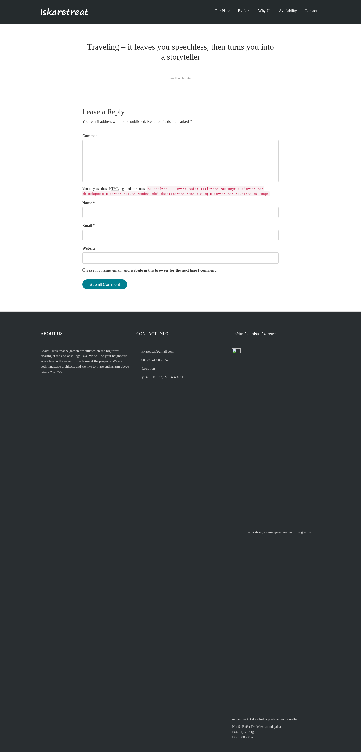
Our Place (222, 11)
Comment (90, 136)
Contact (311, 11)
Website (88, 248)
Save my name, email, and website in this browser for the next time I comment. (151, 270)
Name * (88, 203)
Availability (288, 11)
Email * (88, 225)
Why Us (264, 11)
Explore (244, 11)
